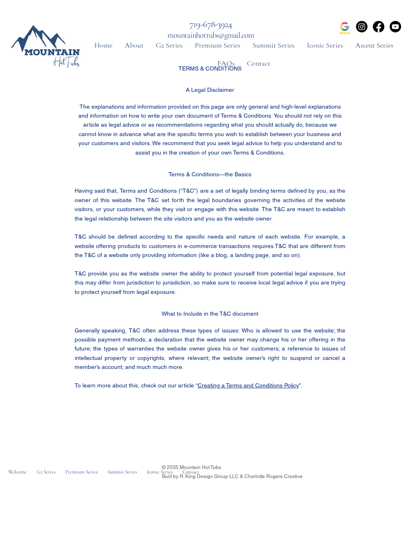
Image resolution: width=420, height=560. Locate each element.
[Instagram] (362, 26)
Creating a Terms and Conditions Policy (248, 385)
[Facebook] (378, 26)
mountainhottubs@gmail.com (210, 35)
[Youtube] (395, 26)
